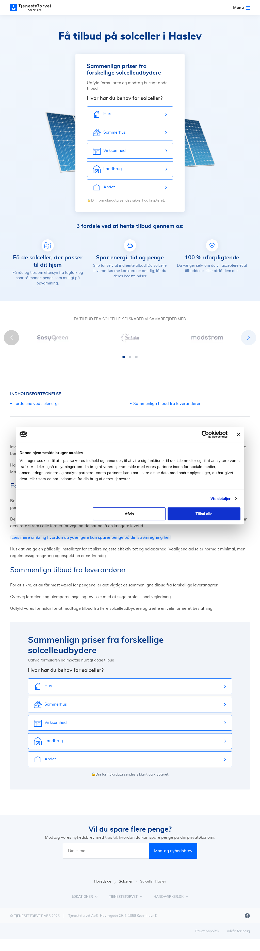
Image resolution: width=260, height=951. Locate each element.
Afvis (129, 514)
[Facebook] (247, 915)
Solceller (126, 881)
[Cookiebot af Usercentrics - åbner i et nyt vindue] (205, 434)
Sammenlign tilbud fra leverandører (167, 404)
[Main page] (33, 7)
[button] (123, 357)
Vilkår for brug (238, 931)
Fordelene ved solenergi (36, 404)
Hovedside (102, 881)
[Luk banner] (238, 434)
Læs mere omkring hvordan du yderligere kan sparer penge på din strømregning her (90, 537)
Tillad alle (204, 514)
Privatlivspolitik (207, 931)
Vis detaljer (220, 498)
